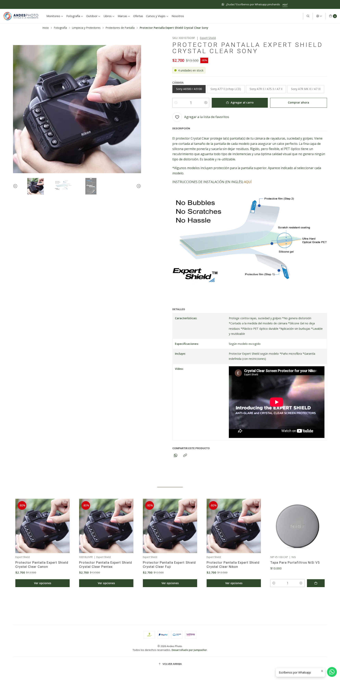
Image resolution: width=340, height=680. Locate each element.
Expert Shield (208, 38)
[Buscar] (308, 16)
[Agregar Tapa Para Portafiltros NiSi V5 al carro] (316, 583)
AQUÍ (248, 182)
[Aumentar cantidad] (205, 102)
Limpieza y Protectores (86, 27)
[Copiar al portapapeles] (185, 455)
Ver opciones (42, 583)
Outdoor (91, 16)
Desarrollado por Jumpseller (189, 650)
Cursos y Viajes (155, 16)
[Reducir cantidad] (176, 102)
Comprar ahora (298, 102)
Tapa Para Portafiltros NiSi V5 (295, 562)
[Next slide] (138, 186)
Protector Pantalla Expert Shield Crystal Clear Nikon (233, 565)
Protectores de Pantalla (120, 27)
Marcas (122, 16)
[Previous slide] (16, 186)
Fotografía (73, 16)
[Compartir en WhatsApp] (175, 455)
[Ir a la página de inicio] (20, 16)
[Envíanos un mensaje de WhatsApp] (332, 672)
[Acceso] (319, 16)
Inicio (45, 27)
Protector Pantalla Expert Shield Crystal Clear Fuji (169, 565)
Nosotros (178, 16)
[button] (152, 600)
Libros (107, 16)
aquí (200, 4)
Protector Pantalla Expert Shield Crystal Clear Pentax (105, 565)
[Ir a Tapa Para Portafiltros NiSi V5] (297, 526)
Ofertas (138, 16)
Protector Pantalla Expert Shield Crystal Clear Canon (41, 565)
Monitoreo (53, 16)
